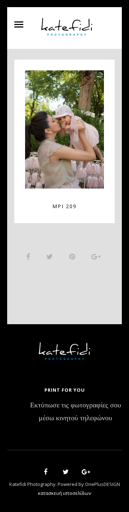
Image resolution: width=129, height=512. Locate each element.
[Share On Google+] (97, 256)
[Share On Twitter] (51, 256)
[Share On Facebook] (29, 256)
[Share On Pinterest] (73, 256)
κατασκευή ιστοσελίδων (64, 493)
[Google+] (83, 473)
